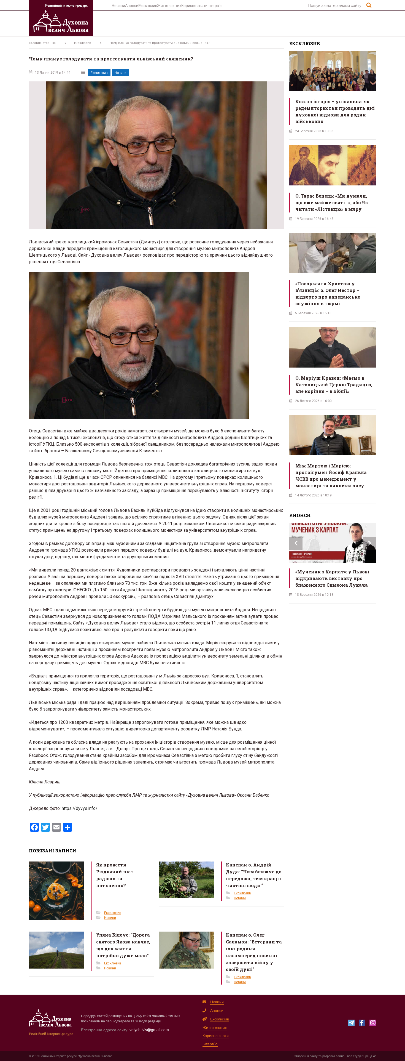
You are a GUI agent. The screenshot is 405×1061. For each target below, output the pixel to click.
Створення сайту (306, 1056)
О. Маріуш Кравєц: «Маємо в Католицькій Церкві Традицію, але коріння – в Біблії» (333, 384)
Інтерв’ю (215, 5)
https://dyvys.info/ (80, 808)
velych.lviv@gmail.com (149, 1029)
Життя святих (169, 5)
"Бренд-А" (369, 1056)
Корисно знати (194, 5)
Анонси (131, 5)
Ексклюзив (147, 5)
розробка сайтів (333, 1056)
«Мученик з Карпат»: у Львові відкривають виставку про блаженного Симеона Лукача (332, 578)
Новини (118, 5)
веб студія (354, 1056)
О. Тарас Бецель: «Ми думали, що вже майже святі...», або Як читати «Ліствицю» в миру (331, 202)
